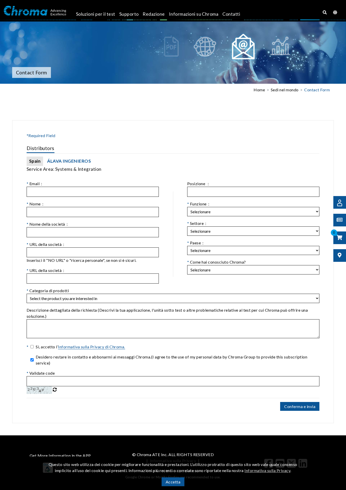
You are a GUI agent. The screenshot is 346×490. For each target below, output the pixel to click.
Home (259, 89)
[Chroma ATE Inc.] (35, 11)
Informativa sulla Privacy (267, 470)
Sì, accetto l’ (80, 346)
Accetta (173, 481)
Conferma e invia (299, 406)
